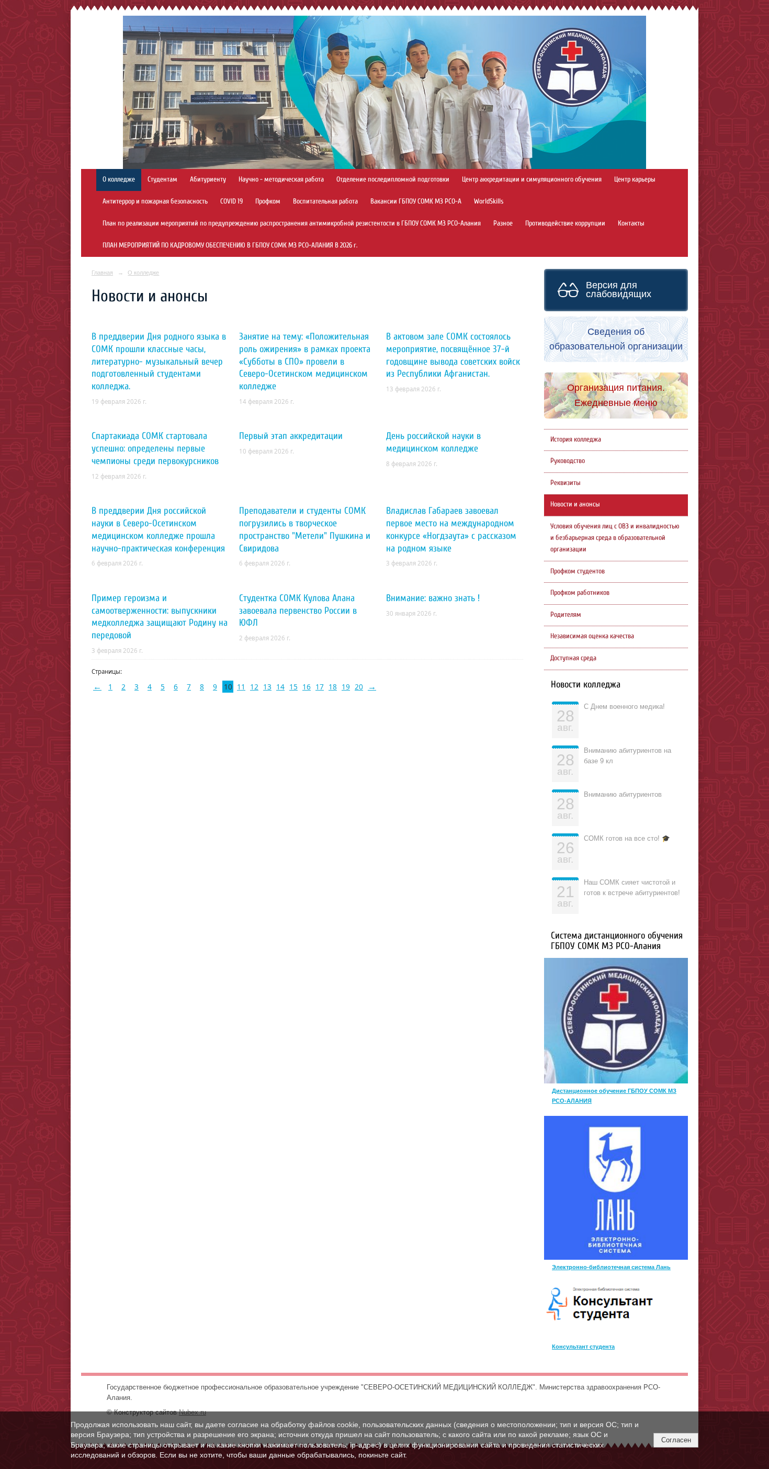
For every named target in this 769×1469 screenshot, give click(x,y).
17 (319, 687)
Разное (503, 223)
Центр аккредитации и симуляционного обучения (532, 179)
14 (280, 687)
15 (293, 687)
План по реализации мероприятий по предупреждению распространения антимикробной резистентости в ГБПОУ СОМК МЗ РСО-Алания (292, 223)
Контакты (631, 223)
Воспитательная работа (325, 201)
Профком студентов (577, 571)
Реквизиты (565, 483)
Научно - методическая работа (281, 179)
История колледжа (575, 439)
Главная (102, 272)
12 (254, 687)
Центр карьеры (634, 179)
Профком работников (579, 593)
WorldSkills (488, 201)
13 (267, 687)
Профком (267, 201)
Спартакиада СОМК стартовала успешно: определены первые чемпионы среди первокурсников (155, 449)
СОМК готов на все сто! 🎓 (627, 838)
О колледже (119, 179)
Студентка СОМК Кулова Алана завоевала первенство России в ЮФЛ (298, 611)
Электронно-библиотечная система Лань (611, 1267)
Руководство (567, 461)
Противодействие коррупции (565, 223)
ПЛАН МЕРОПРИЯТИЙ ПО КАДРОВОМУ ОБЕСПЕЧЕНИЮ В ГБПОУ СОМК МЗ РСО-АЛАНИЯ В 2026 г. (230, 245)
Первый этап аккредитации (291, 436)
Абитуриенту (208, 179)
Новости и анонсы (575, 504)
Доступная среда (573, 658)
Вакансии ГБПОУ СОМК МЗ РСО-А (415, 201)
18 (333, 687)
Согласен (676, 1440)
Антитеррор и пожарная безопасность (155, 201)
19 (346, 687)
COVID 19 (231, 201)
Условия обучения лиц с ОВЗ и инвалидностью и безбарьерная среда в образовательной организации (615, 537)
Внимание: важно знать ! (433, 598)
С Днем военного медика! (624, 706)
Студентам (162, 179)
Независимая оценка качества (592, 636)
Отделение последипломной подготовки (392, 179)
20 (359, 687)
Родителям (565, 615)
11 (241, 687)
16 (306, 687)
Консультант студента (583, 1346)
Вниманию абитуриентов (623, 794)
